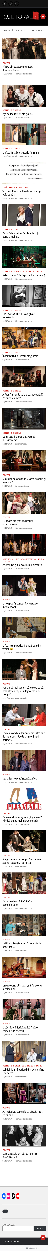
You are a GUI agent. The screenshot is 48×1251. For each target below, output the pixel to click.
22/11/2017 (7, 1034)
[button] (5, 1211)
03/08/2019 (7, 198)
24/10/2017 (7, 1076)
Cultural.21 (17, 1241)
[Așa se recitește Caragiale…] (24, 96)
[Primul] (43, 1237)
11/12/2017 (7, 908)
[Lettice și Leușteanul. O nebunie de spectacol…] (24, 925)
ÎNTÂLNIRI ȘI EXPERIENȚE (15, 187)
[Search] (16, 3)
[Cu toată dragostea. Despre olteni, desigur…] (24, 503)
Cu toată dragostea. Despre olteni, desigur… (17, 522)
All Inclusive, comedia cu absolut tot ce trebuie (22, 1113)
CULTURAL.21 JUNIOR (12, 559)
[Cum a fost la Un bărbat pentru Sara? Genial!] (24, 1135)
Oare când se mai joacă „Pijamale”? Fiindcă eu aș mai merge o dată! (22, 819)
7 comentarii (21, 1076)
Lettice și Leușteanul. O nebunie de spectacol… (21, 945)
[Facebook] (4, 3)
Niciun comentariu (23, 74)
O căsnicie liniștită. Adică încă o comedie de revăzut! (20, 1029)
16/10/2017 (7, 1161)
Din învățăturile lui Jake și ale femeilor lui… (18, 315)
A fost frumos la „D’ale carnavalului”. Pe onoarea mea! (22, 396)
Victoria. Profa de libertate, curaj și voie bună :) (21, 193)
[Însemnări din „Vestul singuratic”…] (24, 338)
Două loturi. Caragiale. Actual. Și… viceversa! (18, 438)
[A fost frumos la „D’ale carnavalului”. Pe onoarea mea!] (24, 376)
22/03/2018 (7, 782)
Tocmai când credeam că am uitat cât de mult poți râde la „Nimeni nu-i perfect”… (23, 736)
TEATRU (6, 63)
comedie (7, 110)
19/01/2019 (7, 359)
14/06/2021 (7, 156)
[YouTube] (17, 1196)
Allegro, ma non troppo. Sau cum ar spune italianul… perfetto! (22, 861)
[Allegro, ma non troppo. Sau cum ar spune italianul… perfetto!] (24, 841)
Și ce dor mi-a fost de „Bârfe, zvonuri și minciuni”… (24, 480)
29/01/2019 (7, 321)
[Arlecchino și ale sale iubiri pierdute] (24, 545)
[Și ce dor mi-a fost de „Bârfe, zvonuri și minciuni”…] (24, 460)
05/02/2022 (7, 74)
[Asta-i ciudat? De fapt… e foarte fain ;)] (24, 257)
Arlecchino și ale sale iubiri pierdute (22, 565)
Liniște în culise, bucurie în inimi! (20, 152)
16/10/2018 (7, 486)
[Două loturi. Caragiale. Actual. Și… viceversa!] (24, 418)
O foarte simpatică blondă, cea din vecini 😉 (21, 647)
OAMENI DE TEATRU (23, 1066)
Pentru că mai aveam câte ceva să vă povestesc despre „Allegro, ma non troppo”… (23, 691)
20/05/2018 (7, 653)
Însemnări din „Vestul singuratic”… (21, 356)
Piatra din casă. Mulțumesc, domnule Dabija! (17, 68)
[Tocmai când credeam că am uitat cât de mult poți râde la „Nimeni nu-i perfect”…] (24, 715)
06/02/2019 (7, 279)
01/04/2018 (7, 743)
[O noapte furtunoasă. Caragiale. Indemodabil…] (24, 585)
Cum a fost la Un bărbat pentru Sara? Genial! (20, 1155)
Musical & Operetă (23, 271)
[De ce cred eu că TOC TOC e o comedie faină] (24, 883)
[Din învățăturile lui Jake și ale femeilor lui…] (24, 296)
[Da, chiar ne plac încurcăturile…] (24, 760)
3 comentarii (21, 698)
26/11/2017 (7, 992)
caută (40, 1228)
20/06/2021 (7, 117)
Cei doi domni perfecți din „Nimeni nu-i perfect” (23, 1071)
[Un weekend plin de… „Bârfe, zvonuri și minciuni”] (24, 967)
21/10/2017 (7, 1119)
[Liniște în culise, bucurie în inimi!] (24, 134)
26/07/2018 (7, 610)
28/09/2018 (7, 568)
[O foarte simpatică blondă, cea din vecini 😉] (24, 627)
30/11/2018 (7, 401)
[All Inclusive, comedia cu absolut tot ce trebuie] (24, 1093)
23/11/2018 (7, 444)
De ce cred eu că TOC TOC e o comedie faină (18, 903)
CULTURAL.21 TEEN (33, 559)
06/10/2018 (7, 528)
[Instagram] (10, 3)
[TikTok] (13, 1196)
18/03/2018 (7, 824)
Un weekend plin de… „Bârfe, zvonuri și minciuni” (22, 987)
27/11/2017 (7, 950)
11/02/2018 (7, 866)
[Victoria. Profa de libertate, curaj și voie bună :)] (24, 173)
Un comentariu (22, 117)
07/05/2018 (7, 698)
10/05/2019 (7, 240)
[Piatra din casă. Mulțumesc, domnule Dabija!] (24, 48)
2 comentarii (21, 444)
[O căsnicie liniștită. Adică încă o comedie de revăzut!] (24, 1009)
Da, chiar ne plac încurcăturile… (19, 778)
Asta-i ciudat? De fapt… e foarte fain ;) (23, 275)
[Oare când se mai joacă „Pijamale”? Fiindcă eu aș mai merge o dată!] (24, 799)
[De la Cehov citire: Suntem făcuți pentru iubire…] (24, 215)
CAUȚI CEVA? (8, 1224)
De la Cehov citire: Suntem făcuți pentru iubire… (20, 235)
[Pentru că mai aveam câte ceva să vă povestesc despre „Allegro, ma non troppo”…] (24, 669)
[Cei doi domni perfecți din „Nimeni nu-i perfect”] (24, 1051)
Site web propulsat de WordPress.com (20, 1245)
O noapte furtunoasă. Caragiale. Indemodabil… (20, 605)
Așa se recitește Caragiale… (17, 114)
